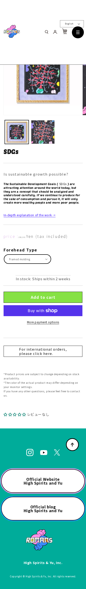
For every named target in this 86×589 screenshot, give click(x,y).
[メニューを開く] (78, 32)
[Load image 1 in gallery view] (17, 132)
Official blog (43, 508)
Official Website (43, 481)
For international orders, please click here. (43, 351)
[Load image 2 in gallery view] (43, 132)
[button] (15, 414)
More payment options (43, 322)
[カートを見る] (64, 32)
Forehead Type (20, 250)
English (69, 23)
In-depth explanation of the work (29, 215)
